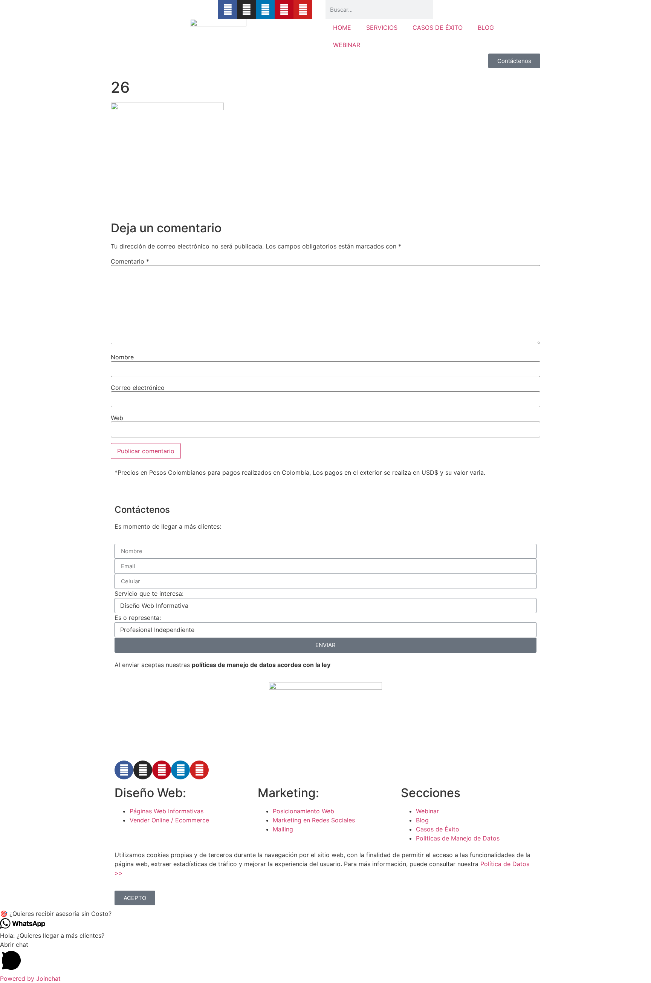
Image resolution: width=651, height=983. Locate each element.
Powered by (30, 978)
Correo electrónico (138, 388)
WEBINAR (346, 45)
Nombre (122, 357)
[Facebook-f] (227, 9)
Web (117, 418)
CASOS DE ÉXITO (438, 27)
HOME (342, 27)
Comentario (130, 261)
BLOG (486, 27)
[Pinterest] (284, 9)
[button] (325, 913)
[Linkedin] (265, 9)
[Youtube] (302, 9)
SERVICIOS (381, 27)
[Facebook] (124, 770)
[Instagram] (246, 9)
